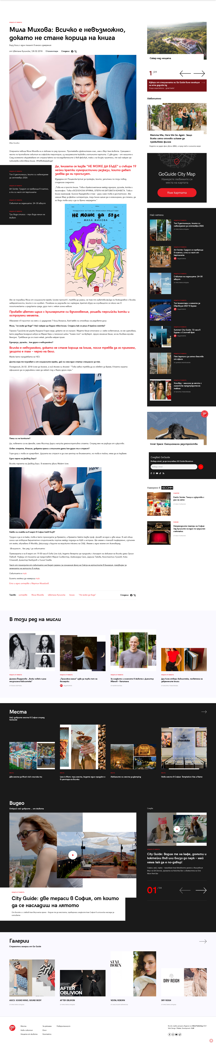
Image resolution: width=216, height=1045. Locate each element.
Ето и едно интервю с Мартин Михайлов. (29, 583)
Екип (45, 1030)
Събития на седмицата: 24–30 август (27, 202)
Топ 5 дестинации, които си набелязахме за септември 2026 (28, 175)
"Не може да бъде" (87, 595)
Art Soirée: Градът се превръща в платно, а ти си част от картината (29, 189)
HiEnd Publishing (197, 1026)
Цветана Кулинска (56, 595)
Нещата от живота (15, 22)
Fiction (179, 1028)
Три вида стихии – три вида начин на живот (27, 215)
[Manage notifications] (211, 1040)
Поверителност (63, 1026)
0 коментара (52, 51)
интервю (23, 595)
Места (23, 1026)
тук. (24, 573)
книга (71, 595)
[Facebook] (72, 51)
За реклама (47, 1026)
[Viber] (75, 51)
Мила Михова (38, 595)
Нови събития (27, 1030)
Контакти (47, 1034)
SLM (192, 1028)
